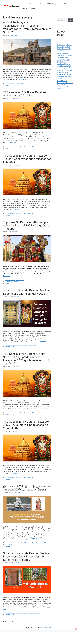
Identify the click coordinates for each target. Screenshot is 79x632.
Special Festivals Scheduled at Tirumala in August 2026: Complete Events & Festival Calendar (65, 85)
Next (13, 621)
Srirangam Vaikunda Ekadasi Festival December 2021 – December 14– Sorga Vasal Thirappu (26, 556)
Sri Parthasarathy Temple (11, 281)
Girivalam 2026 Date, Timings (48, 4)
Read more (22, 79)
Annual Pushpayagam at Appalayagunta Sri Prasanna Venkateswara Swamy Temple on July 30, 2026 (27, 27)
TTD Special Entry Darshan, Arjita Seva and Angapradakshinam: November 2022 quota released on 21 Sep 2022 (27, 358)
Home (23, 4)
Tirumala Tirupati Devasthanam (24, 147)
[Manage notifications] (76, 629)
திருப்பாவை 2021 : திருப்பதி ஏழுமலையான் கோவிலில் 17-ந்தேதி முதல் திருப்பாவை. (27, 488)
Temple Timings (32, 345)
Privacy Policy (63, 4)
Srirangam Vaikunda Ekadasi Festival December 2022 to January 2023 (26, 292)
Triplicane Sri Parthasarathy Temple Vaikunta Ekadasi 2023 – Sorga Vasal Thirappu (26, 225)
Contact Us (33, 8)
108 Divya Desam (32, 4)
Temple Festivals (20, 83)
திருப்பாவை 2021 (9, 544)
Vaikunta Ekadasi (20, 280)
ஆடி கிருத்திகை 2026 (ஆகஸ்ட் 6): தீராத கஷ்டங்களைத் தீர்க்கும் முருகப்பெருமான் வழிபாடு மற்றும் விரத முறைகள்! (64, 64)
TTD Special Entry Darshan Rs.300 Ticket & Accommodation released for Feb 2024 (27, 159)
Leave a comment (9, 85)
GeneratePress (49, 627)
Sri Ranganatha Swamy (21, 345)
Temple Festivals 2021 (21, 542)
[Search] (70, 20)
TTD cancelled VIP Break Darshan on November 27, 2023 (24, 94)
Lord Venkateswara (10, 83)
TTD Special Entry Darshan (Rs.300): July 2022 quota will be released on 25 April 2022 (26, 425)
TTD (33, 147)
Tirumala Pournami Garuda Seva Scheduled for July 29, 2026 (64, 55)
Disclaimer (24, 8)
